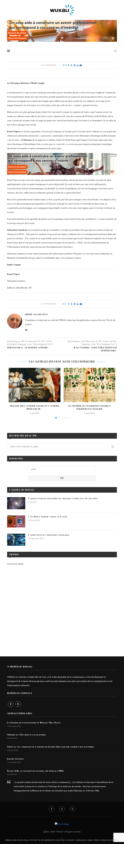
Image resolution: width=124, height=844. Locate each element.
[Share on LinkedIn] (77, 65)
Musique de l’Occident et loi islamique (26, 735)
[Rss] (72, 809)
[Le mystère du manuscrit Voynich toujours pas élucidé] (89, 385)
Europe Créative (15, 759)
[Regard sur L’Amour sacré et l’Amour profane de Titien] (34, 385)
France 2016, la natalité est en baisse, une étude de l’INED (35, 771)
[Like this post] (66, 65)
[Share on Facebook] (68, 65)
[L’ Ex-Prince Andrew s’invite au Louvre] (16, 521)
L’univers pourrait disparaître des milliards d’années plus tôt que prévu (63, 498)
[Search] (115, 50)
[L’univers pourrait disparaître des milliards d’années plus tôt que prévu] (16, 503)
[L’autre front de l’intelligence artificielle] (16, 540)
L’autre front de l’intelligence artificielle (48, 535)
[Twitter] (18, 704)
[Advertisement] (62, 609)
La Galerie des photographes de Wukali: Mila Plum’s (34, 723)
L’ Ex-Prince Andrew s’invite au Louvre (47, 517)
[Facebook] (11, 704)
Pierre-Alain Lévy (36, 315)
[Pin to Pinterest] (74, 65)
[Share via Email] (81, 65)
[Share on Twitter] (71, 65)
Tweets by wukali (15, 563)
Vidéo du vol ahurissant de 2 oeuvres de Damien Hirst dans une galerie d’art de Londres (50, 747)
